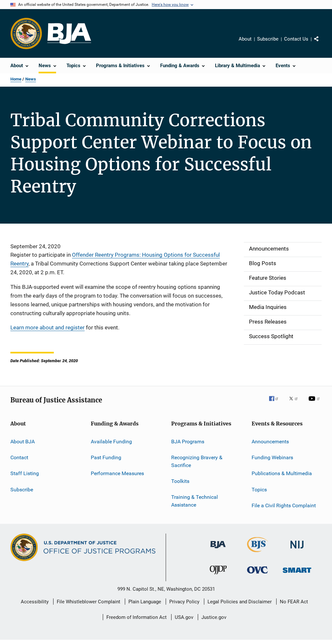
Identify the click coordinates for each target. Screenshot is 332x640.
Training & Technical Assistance (194, 501)
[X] (296, 403)
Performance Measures (117, 473)
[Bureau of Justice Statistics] (257, 553)
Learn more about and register (47, 327)
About (245, 39)
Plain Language (144, 602)
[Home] (69, 33)
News (30, 79)
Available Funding (111, 441)
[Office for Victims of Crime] (257, 574)
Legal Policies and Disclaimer (240, 602)
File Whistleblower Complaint (88, 602)
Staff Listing (24, 473)
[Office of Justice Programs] (26, 33)
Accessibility (35, 602)
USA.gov (184, 617)
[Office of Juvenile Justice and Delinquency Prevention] (218, 575)
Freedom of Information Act (136, 617)
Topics (259, 489)
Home (15, 79)
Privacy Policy (184, 602)
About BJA (22, 441)
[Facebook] (276, 403)
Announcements (270, 441)
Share (321, 43)
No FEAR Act (294, 602)
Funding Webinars (272, 457)
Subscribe (268, 39)
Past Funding (106, 457)
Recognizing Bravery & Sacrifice (196, 461)
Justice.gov (213, 617)
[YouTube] (315, 403)
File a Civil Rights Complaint (284, 505)
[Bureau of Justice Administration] (218, 549)
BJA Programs (187, 441)
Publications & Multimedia (282, 473)
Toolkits (180, 481)
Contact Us (296, 39)
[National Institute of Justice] (296, 550)
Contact (19, 457)
